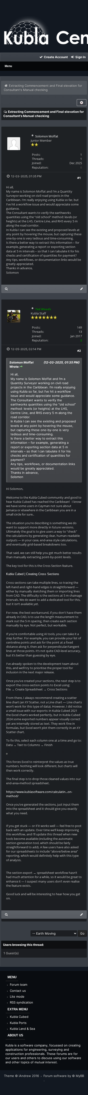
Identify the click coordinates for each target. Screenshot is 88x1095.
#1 (79, 178)
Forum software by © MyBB (63, 1076)
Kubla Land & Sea (22, 1029)
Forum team (18, 984)
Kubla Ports (18, 1023)
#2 (79, 351)
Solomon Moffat (46, 136)
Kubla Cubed (18, 1017)
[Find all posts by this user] (6, 288)
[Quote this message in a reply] (81, 288)
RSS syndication (21, 1002)
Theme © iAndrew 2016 (22, 1076)
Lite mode (16, 996)
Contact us (17, 991)
